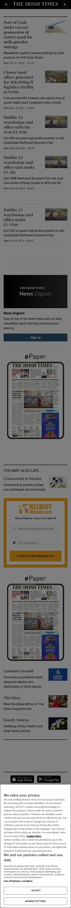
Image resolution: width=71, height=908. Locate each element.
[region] (35, 846)
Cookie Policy (34, 836)
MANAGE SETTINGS (35, 901)
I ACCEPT (35, 890)
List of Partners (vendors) (18, 881)
